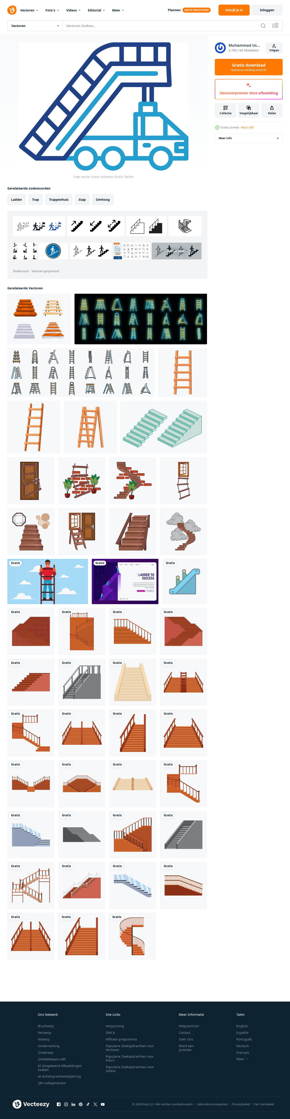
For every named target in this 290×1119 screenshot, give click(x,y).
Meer (116, 10)
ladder (16, 199)
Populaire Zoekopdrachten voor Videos (130, 1069)
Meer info (225, 138)
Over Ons (186, 1039)
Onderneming (49, 1046)
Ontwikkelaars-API (52, 1059)
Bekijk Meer (176, 251)
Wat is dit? (247, 127)
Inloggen (267, 10)
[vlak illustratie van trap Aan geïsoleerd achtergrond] (31, 631)
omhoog (103, 199)
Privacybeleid (241, 1104)
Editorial (94, 10)
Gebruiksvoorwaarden (212, 1104)
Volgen (274, 50)
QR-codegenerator (52, 1083)
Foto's (50, 10)
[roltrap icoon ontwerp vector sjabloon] (184, 581)
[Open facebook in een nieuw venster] (59, 1104)
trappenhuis (59, 199)
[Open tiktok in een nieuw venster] (88, 1104)
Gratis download (248, 67)
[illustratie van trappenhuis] (31, 531)
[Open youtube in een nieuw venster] (103, 1104)
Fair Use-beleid (264, 1104)
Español (242, 1032)
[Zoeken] (263, 25)
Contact (185, 1032)
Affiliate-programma (121, 1039)
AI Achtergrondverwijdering (59, 1076)
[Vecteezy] (12, 10)
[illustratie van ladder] (81, 531)
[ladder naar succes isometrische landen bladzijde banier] (125, 581)
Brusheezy (46, 1026)
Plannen (174, 10)
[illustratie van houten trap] (132, 531)
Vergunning (115, 1026)
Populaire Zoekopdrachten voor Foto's (130, 1058)
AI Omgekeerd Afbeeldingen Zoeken (60, 1068)
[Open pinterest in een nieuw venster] (81, 1104)
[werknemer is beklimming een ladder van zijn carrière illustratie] (47, 581)
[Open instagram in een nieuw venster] (66, 1104)
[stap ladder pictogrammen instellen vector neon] (141, 319)
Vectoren (27, 10)
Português (244, 1039)
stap (82, 199)
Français (242, 1052)
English (242, 1026)
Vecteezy (44, 1032)
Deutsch (242, 1046)
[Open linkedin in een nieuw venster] (73, 1104)
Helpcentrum (189, 1026)
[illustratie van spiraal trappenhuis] (132, 480)
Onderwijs (46, 1052)
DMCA (110, 1032)
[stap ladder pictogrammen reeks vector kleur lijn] (81, 372)
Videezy (44, 1039)
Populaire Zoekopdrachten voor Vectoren (130, 1048)
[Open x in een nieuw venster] (95, 1104)
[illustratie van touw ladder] (31, 480)
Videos (71, 10)
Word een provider (186, 1048)
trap (35, 199)
